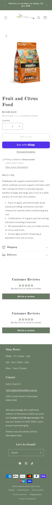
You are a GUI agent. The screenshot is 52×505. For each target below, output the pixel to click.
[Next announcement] (46, 5)
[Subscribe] (40, 452)
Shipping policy (36, 494)
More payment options (26, 152)
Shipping (17, 116)
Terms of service (20, 494)
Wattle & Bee (24, 486)
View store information (16, 167)
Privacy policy (37, 490)
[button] (6, 18)
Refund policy (23, 490)
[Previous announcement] (5, 5)
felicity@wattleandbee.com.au (21, 390)
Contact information (27, 499)
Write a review (26, 296)
